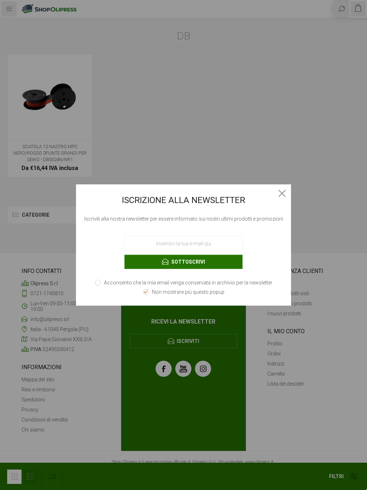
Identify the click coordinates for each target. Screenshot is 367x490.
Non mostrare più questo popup (188, 292)
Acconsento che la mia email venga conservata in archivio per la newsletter (188, 283)
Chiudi (282, 193)
